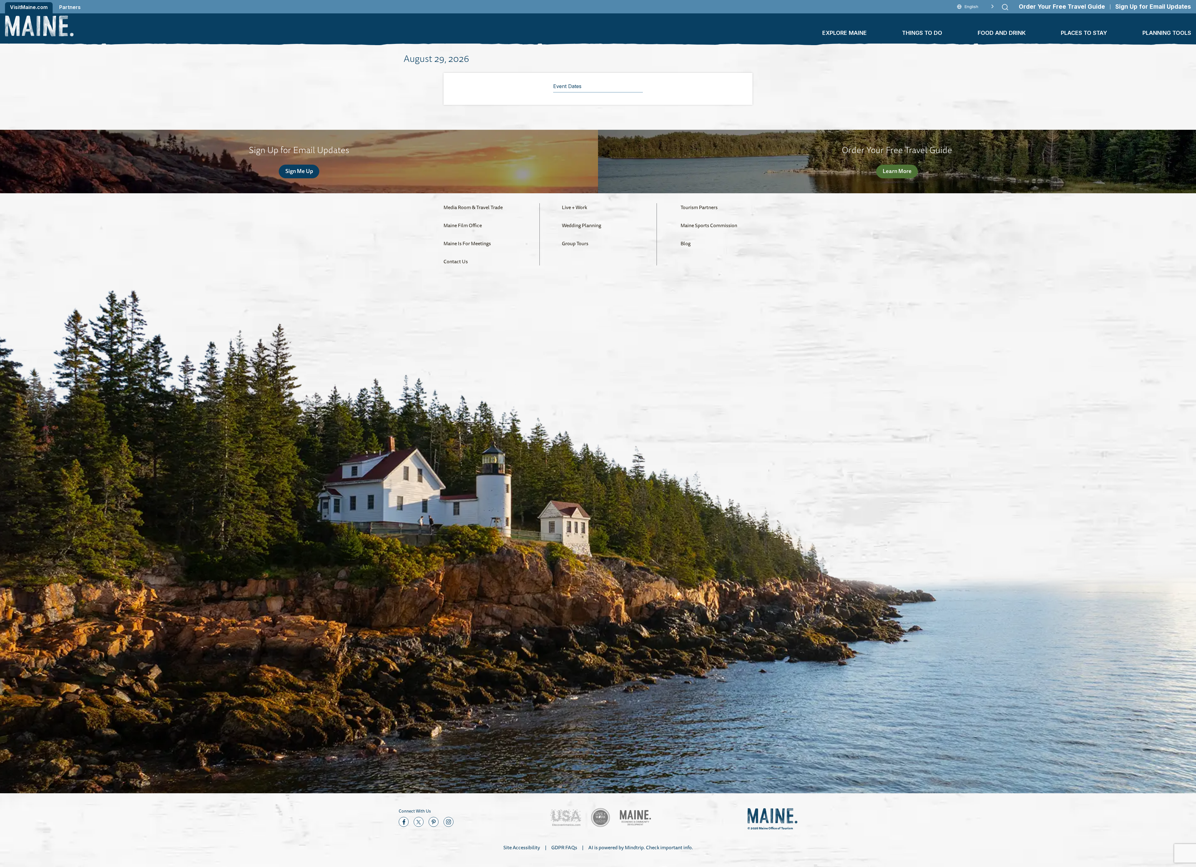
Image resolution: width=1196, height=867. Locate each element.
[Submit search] (1005, 7)
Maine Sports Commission (709, 225)
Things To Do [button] (922, 33)
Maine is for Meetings (467, 243)
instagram (448, 822)
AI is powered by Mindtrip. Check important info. (640, 847)
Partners (70, 7)
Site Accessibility (521, 847)
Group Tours (575, 243)
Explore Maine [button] (844, 33)
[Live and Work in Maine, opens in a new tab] (600, 817)
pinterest (434, 822)
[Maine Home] (39, 26)
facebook (404, 822)
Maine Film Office (463, 225)
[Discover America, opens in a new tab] (565, 817)
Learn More (897, 170)
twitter (419, 822)
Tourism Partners (699, 207)
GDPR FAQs (564, 847)
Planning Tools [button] (1166, 33)
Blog (686, 243)
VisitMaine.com (29, 7)
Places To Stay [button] (1084, 33)
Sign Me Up (299, 170)
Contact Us (456, 261)
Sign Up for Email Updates (1153, 6)
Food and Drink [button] (1002, 33)
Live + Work (574, 207)
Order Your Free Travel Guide (1062, 6)
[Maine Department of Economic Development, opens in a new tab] (635, 817)
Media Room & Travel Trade (473, 207)
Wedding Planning (581, 225)
